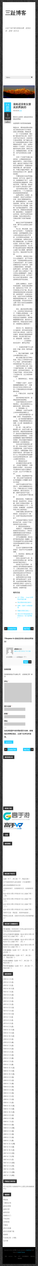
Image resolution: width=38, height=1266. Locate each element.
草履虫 (5, 1225)
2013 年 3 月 (7, 982)
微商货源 (6, 1212)
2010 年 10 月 (7, 1036)
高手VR (5, 1241)
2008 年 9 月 (7, 1115)
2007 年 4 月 (7, 1166)
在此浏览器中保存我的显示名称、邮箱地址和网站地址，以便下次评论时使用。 (18, 733)
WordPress (28, 1250)
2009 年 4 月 (7, 1093)
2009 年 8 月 (7, 1080)
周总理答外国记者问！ (24, 602)
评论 (6, 681)
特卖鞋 (5, 960)
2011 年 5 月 (7, 1020)
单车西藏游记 (25, 1256)
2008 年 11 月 (7, 1109)
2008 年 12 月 (7, 1105)
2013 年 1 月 (7, 985)
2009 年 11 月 (7, 1071)
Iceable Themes (21, 1252)
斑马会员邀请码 (8, 934)
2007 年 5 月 (7, 1162)
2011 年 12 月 (7, 1007)
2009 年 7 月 (7, 1083)
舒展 (4, 950)
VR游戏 (5, 1199)
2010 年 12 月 (7, 1029)
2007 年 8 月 (7, 1153)
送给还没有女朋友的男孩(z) (22, 105)
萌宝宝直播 (7, 1228)
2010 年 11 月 (7, 1033)
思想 (20, 111)
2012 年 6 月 (7, 995)
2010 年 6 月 (7, 1048)
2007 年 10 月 (7, 1150)
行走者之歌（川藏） (10, 1237)
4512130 (6, 966)
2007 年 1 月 (7, 1175)
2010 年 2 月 (7, 1061)
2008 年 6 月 (7, 1124)
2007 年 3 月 (7, 1169)
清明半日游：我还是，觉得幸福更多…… (16, 912)
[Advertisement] (19, 55)
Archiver (10, 1256)
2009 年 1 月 (7, 1102)
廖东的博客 (7, 1206)
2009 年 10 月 (7, 1074)
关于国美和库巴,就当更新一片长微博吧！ (17, 882)
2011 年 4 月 (7, 1023)
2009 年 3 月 (7, 1096)
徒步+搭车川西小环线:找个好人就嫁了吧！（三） (18, 900)
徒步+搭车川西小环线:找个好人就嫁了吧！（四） (18, 894)
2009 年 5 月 (7, 1090)
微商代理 (6, 1209)
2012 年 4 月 (7, 1001)
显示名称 (8, 706)
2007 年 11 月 (7, 1147)
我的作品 (33, 1256)
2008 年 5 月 (7, 1128)
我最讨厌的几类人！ (24, 611)
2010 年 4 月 (7, 1055)
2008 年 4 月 (7, 1131)
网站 (6, 721)
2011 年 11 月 (7, 1010)
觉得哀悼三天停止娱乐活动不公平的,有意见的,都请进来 (18, 930)
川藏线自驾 (7, 1203)
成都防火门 (7, 1215)
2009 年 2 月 (7, 1099)
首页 (6, 1256)
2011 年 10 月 (7, 1014)
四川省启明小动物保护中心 (12, 1186)
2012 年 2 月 (7, 1004)
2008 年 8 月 (7, 1118)
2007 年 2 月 (7, 1172)
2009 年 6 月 (7, 1086)
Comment (7, 118)
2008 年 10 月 (7, 1112)
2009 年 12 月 (7, 1067)
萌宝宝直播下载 (8, 1231)
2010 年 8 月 (7, 1042)
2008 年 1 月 (7, 1140)
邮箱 (6, 713)
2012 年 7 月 (7, 991)
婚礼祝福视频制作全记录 (12, 885)
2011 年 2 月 (7, 1026)
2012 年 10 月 (7, 988)
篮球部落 (6, 1222)
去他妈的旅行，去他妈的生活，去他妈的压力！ (18, 889)
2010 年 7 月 (7, 1045)
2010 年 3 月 (7, 1058)
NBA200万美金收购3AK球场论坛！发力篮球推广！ (25, 616)
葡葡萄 (5, 1234)
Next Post (26, 628)
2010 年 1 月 (7, 1064)
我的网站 (20, 1258)
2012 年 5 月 (7, 998)
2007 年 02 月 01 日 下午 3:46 (22, 651)
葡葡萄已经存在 (8, 939)
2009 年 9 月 (7, 1077)
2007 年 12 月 (7, 1143)
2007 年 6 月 (7, 1159)
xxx (4, 929)
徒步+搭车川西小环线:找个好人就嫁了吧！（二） (18, 905)
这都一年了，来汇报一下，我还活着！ (16, 878)
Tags (15, 1256)
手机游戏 (6, 1218)
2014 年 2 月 (7, 979)
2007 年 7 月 (7, 1156)
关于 (19, 1256)
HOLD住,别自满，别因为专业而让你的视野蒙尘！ (18, 916)
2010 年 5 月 (7, 1052)
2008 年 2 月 (7, 1137)
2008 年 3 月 (7, 1134)
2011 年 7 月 (7, 1017)
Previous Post (12, 628)
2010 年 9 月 (7, 1039)
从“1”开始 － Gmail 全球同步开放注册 (25, 598)
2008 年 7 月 (7, 1121)
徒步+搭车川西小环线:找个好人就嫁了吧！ (18, 909)
